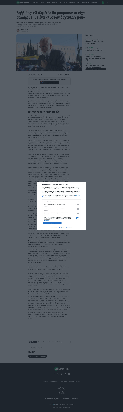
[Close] (83, 184)
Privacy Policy (69, 227)
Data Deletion (54, 227)
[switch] (77, 204)
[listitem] (61, 201)
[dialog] (61, 206)
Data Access (61, 227)
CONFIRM (52, 223)
